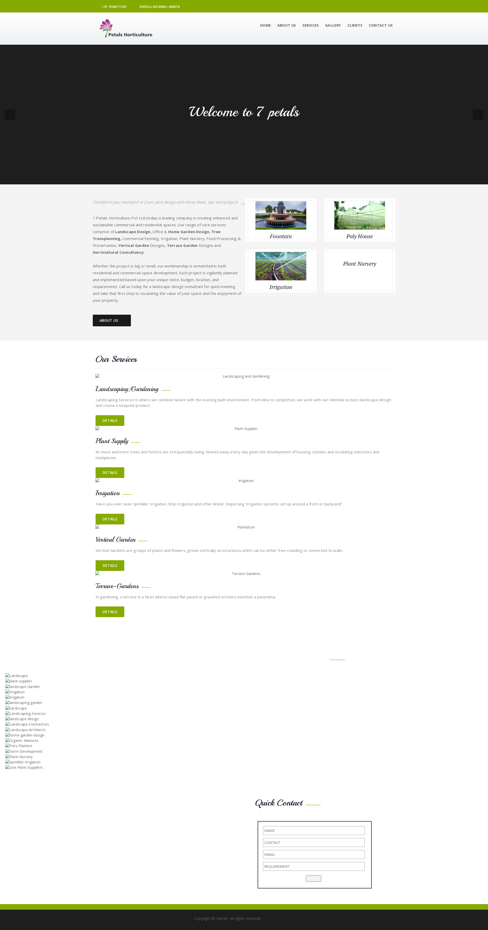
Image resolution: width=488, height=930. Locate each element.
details (110, 420)
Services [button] (310, 25)
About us (286, 25)
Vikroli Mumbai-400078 (158, 6)
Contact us (381, 25)
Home (265, 25)
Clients (354, 25)
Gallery (333, 25)
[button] (10, 114)
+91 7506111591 (114, 6)
